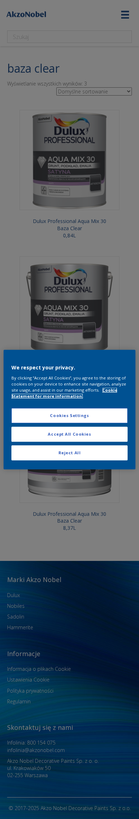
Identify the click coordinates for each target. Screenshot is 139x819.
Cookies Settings (69, 415)
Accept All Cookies (69, 434)
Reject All (69, 452)
